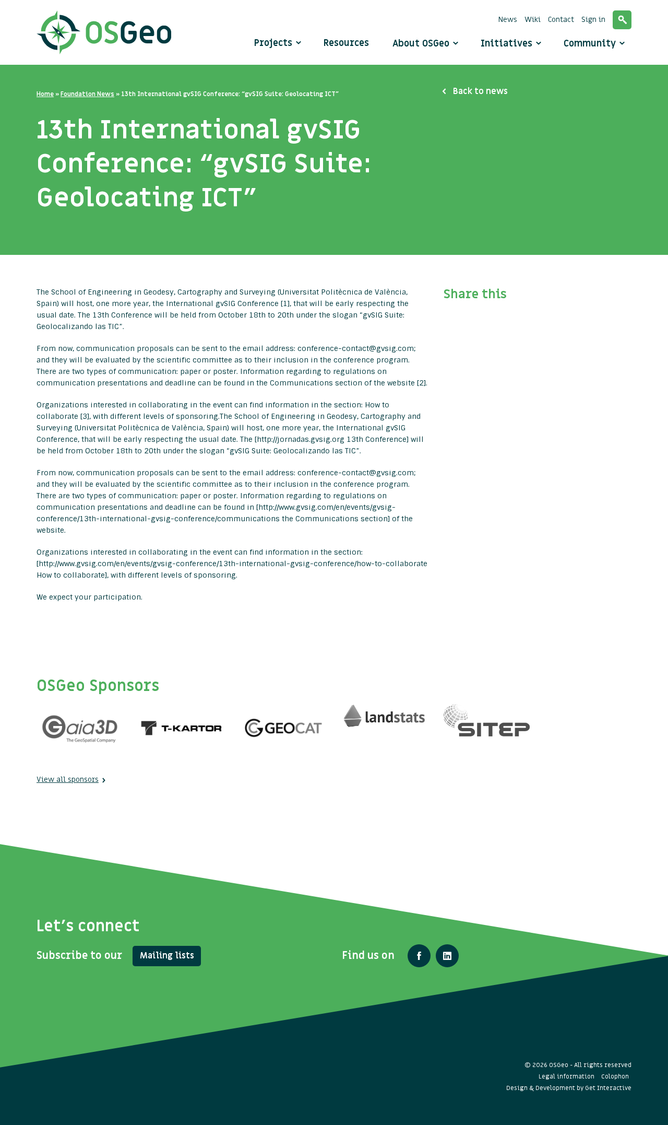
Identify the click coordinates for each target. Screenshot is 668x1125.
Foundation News (87, 94)
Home (45, 94)
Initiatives (508, 44)
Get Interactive (608, 1088)
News (507, 20)
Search (622, 19)
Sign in (593, 20)
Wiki (532, 20)
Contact (561, 20)
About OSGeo (422, 44)
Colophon (615, 1076)
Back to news (480, 91)
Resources (346, 43)
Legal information (566, 1076)
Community (591, 44)
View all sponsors (68, 779)
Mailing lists (167, 956)
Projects (273, 43)
